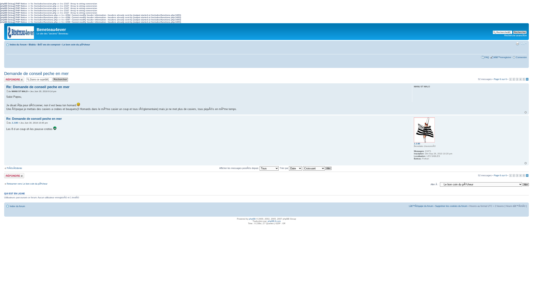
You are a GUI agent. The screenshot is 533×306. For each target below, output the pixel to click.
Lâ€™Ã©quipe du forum (421, 206)
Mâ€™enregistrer (502, 57)
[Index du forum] (21, 31)
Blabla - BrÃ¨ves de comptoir (44, 44)
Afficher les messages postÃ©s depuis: (239, 168)
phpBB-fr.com (274, 221)
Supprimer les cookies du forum (451, 206)
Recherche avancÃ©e (515, 35)
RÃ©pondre (10, 78)
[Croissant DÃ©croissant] (317, 168)
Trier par (284, 168)
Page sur (500, 79)
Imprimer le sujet (517, 44)
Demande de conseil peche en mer (36, 73)
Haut (525, 112)
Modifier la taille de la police (524, 44)
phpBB (252, 219)
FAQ (486, 57)
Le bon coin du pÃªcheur (76, 44)
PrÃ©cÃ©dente (14, 168)
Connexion (521, 57)
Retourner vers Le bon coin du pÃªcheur (27, 183)
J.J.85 (15, 123)
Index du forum (18, 44)
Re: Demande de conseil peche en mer (38, 87)
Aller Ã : (434, 184)
